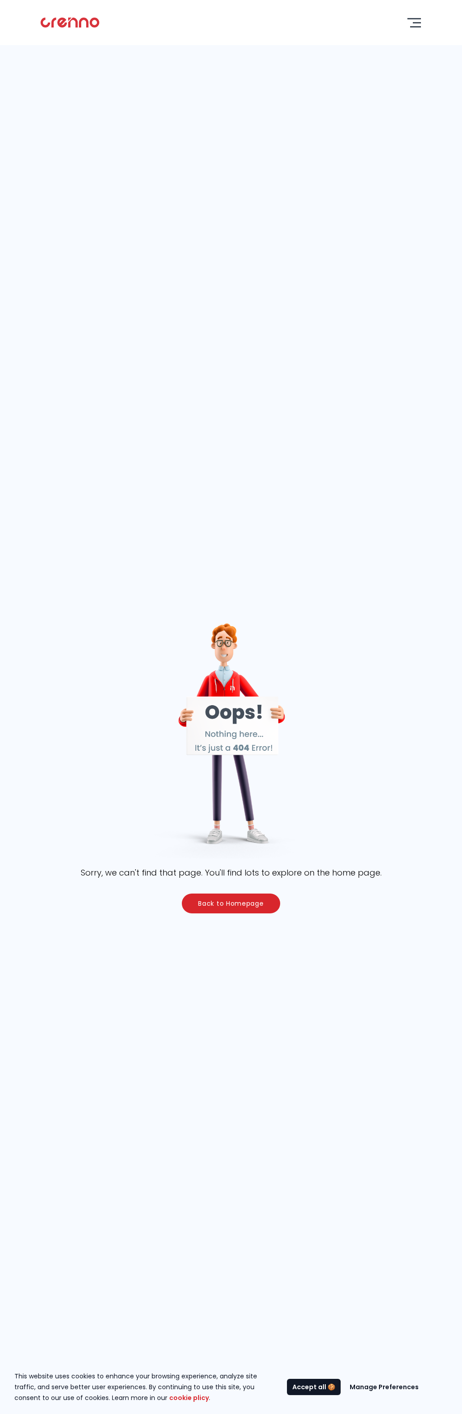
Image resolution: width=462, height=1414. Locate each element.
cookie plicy (189, 1397)
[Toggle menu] (414, 22)
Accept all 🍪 (313, 1386)
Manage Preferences (384, 1386)
